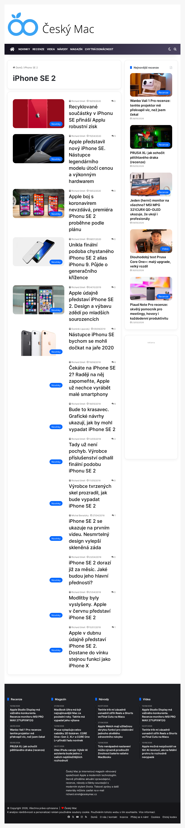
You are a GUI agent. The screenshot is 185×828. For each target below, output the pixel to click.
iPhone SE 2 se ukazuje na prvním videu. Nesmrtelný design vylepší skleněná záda (89, 534)
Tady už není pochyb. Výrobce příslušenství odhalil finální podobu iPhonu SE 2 (91, 458)
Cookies (155, 817)
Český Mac (70, 808)
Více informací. (147, 812)
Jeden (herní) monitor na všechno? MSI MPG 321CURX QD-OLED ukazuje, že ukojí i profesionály (149, 209)
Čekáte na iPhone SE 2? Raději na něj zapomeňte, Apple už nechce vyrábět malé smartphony (92, 381)
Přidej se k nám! (140, 817)
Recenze (38, 49)
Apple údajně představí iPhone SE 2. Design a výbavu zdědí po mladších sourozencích (91, 306)
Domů (18, 67)
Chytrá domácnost (99, 49)
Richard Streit (78, 101)
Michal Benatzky (80, 515)
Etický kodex (170, 817)
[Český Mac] (51, 24)
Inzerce (124, 817)
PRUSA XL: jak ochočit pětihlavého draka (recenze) (147, 157)
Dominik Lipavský (81, 329)
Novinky (24, 49)
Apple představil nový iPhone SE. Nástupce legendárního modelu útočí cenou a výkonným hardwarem (91, 161)
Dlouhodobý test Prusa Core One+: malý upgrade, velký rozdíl (150, 261)
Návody (62, 49)
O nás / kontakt (108, 817)
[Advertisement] (151, 399)
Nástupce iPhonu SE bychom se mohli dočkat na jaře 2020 (91, 341)
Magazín (76, 49)
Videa (51, 49)
